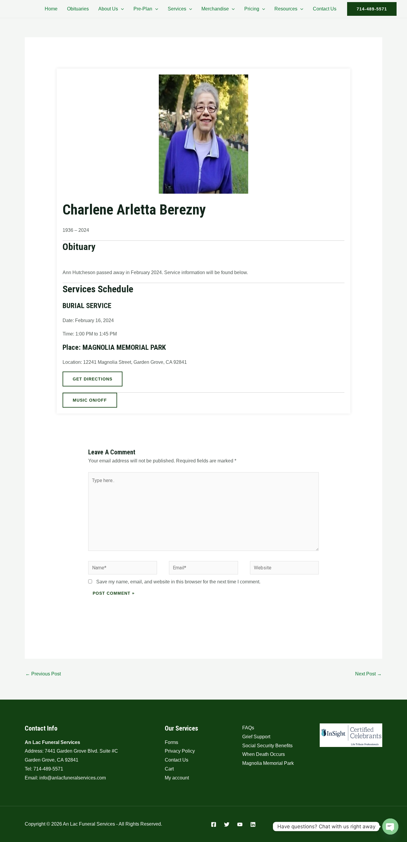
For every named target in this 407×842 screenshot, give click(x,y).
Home (51, 8)
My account (177, 777)
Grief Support (256, 736)
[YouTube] (240, 824)
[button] (121, 8)
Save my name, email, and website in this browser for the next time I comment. (178, 581)
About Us (108, 8)
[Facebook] (213, 824)
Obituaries (78, 8)
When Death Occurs (263, 754)
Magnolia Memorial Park (268, 763)
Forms (171, 742)
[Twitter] (226, 824)
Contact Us (324, 8)
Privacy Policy (180, 751)
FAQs (248, 727)
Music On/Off (90, 400)
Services (177, 8)
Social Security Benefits (267, 745)
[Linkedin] (253, 824)
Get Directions (92, 379)
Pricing (251, 8)
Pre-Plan (142, 8)
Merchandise (215, 8)
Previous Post (43, 673)
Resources (285, 8)
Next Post (368, 673)
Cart (169, 768)
